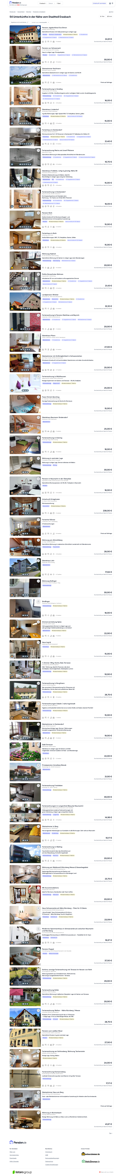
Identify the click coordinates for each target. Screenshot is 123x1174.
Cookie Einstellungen (51, 1164)
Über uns (12, 1152)
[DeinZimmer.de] (90, 1163)
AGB (46, 1155)
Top (110, 1133)
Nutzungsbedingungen (52, 1158)
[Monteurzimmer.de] (90, 1156)
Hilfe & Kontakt (14, 1161)
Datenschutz (49, 1161)
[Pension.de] (15, 2)
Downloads (13, 1158)
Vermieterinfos (14, 1155)
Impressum (48, 1152)
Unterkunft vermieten (99, 3)
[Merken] (38, 27)
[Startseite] (18, 1142)
